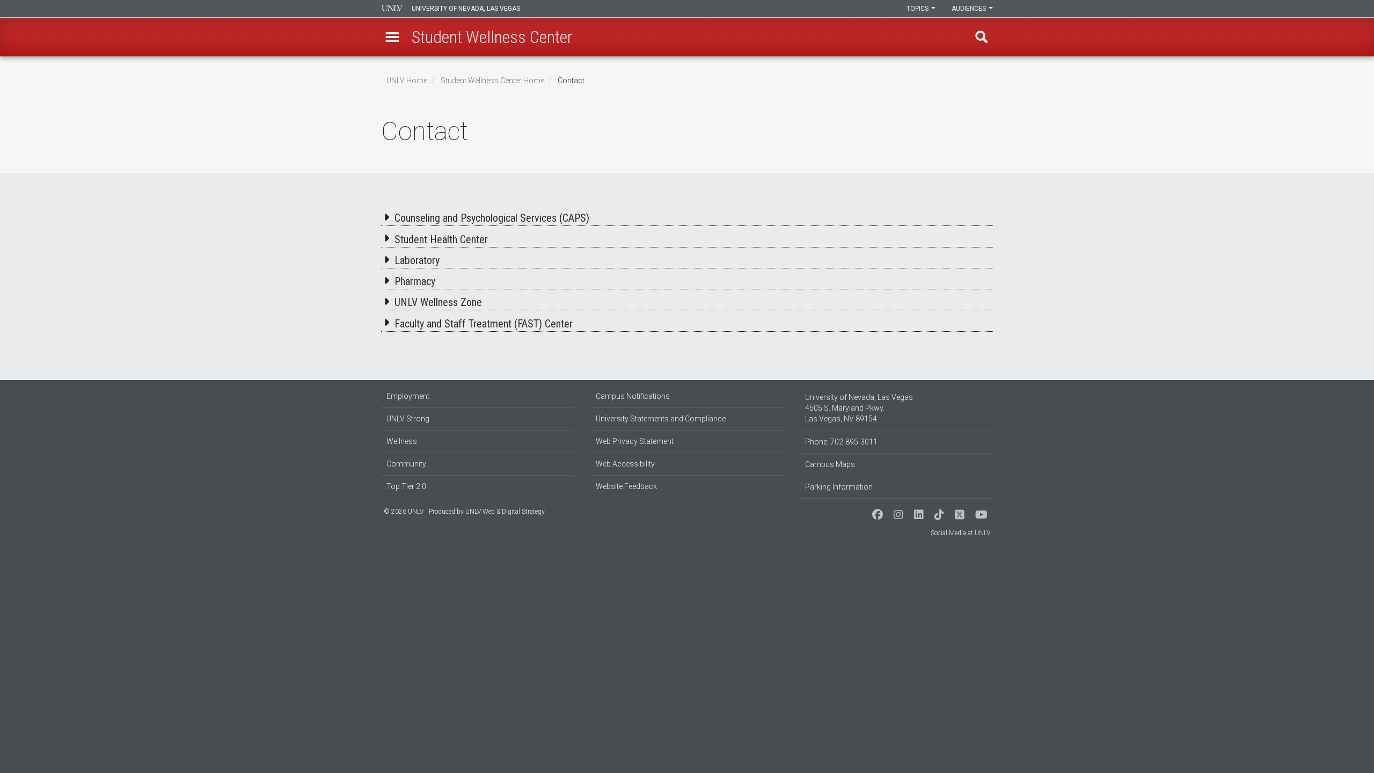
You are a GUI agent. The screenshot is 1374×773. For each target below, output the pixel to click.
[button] (392, 37)
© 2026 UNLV (403, 511)
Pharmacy (414, 281)
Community (406, 464)
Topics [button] (918, 8)
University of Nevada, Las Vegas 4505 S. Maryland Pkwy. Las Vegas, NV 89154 (859, 408)
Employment (407, 396)
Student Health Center (441, 239)
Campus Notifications (633, 396)
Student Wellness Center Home (492, 80)
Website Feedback (626, 486)
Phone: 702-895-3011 (841, 441)
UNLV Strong (407, 418)
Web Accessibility (625, 464)
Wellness (401, 441)
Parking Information (839, 487)
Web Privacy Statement (635, 441)
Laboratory (417, 260)
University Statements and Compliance (661, 418)
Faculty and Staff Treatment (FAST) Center (483, 323)
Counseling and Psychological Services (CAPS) (491, 218)
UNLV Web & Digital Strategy (505, 511)
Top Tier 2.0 (406, 486)
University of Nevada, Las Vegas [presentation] (466, 8)
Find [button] (981, 37)
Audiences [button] (970, 8)
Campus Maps (830, 464)
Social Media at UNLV (960, 533)
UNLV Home (406, 80)
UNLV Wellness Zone (438, 302)
